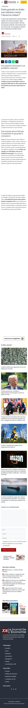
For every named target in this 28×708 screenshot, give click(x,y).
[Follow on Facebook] (11, 689)
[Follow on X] (14, 689)
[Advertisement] (14, 104)
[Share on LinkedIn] (9, 61)
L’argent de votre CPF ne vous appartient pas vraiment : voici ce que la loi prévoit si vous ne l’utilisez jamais (14, 590)
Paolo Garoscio (8, 34)
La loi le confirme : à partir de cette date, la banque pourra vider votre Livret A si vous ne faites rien (13, 575)
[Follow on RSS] (16, 689)
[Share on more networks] (16, 61)
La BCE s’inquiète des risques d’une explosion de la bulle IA (11, 446)
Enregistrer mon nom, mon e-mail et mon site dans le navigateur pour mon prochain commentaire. (14, 543)
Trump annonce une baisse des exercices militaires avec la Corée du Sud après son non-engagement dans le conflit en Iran (13, 418)
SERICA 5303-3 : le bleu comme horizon (13, 570)
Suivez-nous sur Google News (12, 338)
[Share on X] (2, 61)
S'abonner (24, 2)
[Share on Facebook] (6, 61)
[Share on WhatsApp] (13, 61)
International (5, 6)
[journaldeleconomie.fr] (10, 2)
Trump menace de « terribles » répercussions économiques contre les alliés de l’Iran (12, 392)
